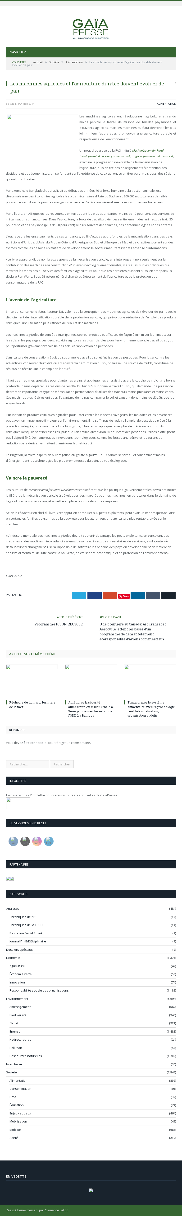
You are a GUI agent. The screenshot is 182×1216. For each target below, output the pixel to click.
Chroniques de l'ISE (23, 917)
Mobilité (15, 1129)
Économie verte (20, 974)
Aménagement (20, 1007)
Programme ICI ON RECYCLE (58, 624)
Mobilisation (18, 1121)
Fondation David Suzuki (26, 933)
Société (11, 1072)
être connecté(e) (35, 743)
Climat (13, 1023)
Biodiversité (18, 1015)
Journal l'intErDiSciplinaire (27, 941)
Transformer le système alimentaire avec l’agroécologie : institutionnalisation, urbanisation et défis (151, 708)
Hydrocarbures (20, 1039)
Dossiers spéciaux (19, 949)
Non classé (14, 1064)
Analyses (12, 908)
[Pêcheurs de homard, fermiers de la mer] (32, 682)
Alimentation (166, 103)
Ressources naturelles (25, 1056)
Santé (13, 1138)
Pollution (15, 1048)
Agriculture (17, 966)
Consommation (20, 1088)
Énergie (14, 1031)
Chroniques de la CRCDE (26, 925)
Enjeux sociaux (20, 1113)
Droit (12, 1097)
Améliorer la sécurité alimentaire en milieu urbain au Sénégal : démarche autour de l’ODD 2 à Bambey (91, 708)
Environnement (17, 999)
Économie (13, 957)
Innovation (17, 982)
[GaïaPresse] (91, 27)
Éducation (16, 1105)
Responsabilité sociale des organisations (39, 990)
